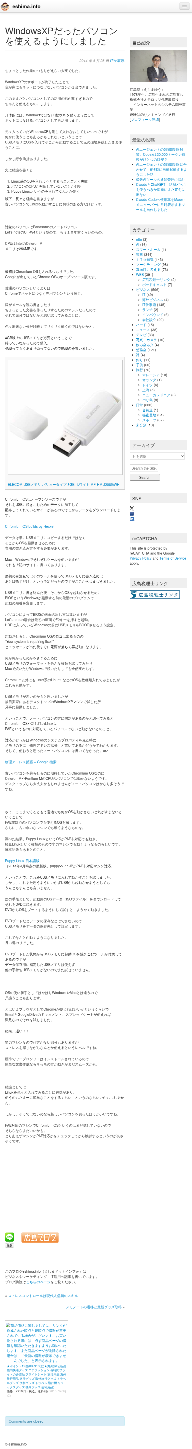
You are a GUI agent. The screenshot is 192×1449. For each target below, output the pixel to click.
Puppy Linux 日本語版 (22, 860)
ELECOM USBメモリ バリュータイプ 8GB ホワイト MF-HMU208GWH (64, 484)
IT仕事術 (117, 60)
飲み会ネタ (145, 344)
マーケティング (148, 264)
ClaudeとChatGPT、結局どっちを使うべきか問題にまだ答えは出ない (161, 189)
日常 (139, 404)
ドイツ (147, 384)
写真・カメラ (146, 339)
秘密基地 (149, 414)
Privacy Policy (141, 558)
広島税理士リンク (156, 279)
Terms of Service (173, 558)
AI (137, 244)
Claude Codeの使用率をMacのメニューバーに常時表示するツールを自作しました (160, 204)
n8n (139, 239)
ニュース (143, 329)
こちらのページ (38, 1281)
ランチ (147, 309)
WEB (140, 274)
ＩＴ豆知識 (145, 259)
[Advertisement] (66, 1185)
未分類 (141, 424)
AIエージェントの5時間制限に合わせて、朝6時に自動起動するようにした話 (161, 169)
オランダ (149, 379)
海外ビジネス (152, 299)
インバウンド (152, 314)
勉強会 (141, 349)
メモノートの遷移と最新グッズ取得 (94, 1306)
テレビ (141, 334)
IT (144, 294)
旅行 (139, 369)
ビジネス (143, 289)
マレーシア (151, 374)
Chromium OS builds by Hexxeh (30, 526)
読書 (139, 254)
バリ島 (147, 399)
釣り (139, 359)
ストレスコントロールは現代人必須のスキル (43, 1295)
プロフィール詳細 (145, 119)
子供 (139, 364)
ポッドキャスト (154, 284)
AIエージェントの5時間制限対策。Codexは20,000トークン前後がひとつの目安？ (160, 154)
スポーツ (149, 419)
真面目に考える (148, 269)
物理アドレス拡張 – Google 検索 (30, 761)
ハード (141, 324)
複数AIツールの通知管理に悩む (160, 179)
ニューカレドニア (156, 394)
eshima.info (26, 6)
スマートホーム (148, 249)
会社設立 (149, 319)
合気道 (147, 409)
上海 (145, 389)
